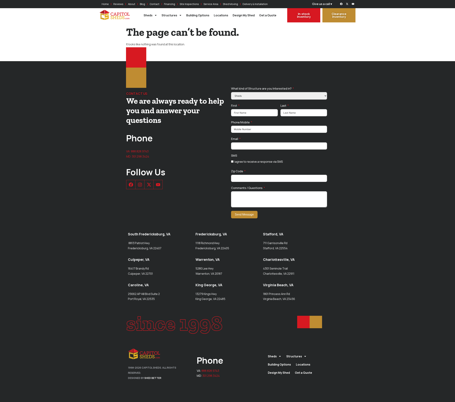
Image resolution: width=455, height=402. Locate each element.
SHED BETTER (152, 378)
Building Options (197, 15)
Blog (142, 4)
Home (105, 4)
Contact (154, 4)
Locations (221, 15)
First (234, 106)
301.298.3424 (140, 156)
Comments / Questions (247, 188)
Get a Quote (267, 15)
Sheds (148, 15)
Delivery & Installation (255, 4)
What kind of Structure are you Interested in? (261, 88)
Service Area (211, 4)
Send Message (244, 214)
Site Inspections (189, 4)
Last (283, 106)
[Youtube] (352, 3)
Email (234, 139)
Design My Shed (244, 15)
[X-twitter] (347, 3)
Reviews (118, 4)
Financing (169, 4)
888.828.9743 (140, 151)
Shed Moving (230, 4)
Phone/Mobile (240, 122)
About (131, 4)
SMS (234, 156)
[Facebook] (341, 3)
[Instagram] (139, 184)
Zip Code (237, 171)
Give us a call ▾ (322, 4)
